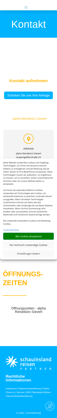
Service (20, 392)
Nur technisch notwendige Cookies (28, 244)
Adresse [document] (28, 148)
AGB (28, 392)
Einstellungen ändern (28, 253)
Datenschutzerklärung (30, 388)
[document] (28, 81)
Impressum (11, 388)
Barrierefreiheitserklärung (19, 396)
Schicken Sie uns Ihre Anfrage (28, 95)
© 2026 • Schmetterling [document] (28, 412)
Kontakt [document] (28, 24)
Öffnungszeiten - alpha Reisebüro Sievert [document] (28, 310)
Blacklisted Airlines (41, 392)
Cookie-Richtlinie (11, 230)
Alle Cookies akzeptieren (28, 236)
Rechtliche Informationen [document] (18, 378)
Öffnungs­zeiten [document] (23, 278)
